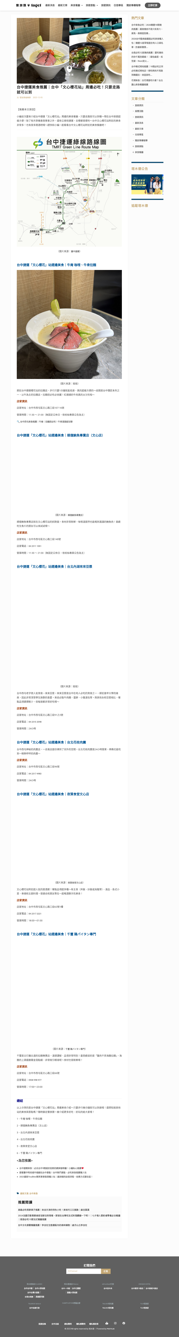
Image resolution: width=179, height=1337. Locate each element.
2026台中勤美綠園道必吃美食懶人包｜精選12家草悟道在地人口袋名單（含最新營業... (147, 43)
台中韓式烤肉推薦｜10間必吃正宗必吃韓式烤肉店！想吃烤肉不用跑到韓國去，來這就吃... (147, 70)
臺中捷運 (75, 251)
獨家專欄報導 (133, 5)
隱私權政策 (93, 1324)
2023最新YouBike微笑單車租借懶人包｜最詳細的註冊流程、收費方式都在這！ (56, 1177)
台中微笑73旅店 (137, 1288)
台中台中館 (28, 1288)
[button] (153, 5)
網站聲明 (68, 1324)
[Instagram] (115, 1323)
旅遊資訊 (106, 5)
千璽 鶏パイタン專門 (75, 1049)
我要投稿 (42, 1324)
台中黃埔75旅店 (152, 1288)
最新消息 (50, 5)
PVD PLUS (110, 1329)
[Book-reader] (106, 1323)
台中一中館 (65, 1288)
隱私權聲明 (80, 1324)
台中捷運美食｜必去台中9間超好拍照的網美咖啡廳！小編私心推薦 (50, 1168)
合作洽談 (55, 1324)
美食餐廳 (75, 5)
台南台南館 (29, 1297)
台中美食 (33, 1193)
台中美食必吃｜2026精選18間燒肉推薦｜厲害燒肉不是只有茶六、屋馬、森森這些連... (147, 29)
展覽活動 (137, 111)
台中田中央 (108, 1288)
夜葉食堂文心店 (75, 882)
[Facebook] (123, 1323)
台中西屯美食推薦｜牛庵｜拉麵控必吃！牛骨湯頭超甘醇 (46, 421)
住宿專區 (118, 5)
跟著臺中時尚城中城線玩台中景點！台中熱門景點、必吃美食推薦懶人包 (52, 1172)
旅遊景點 (90, 5)
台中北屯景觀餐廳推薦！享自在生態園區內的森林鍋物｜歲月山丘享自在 (52, 1225)
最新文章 (62, 5)
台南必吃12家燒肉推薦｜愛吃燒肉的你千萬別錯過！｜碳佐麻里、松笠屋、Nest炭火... (147, 56)
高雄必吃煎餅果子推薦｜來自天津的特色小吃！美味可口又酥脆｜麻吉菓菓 (54, 1210)
